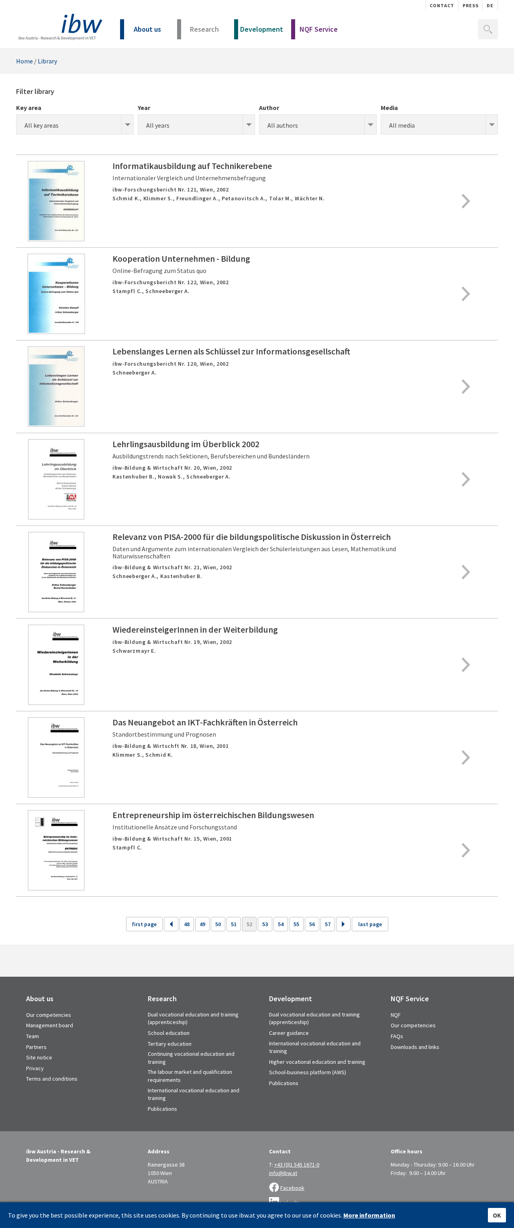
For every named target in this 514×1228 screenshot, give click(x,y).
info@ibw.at (283, 1173)
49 (202, 924)
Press (471, 5)
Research (204, 29)
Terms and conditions (52, 1078)
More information (369, 1215)
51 (234, 924)
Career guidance (289, 1033)
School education (169, 1033)
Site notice (39, 1057)
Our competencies (48, 1014)
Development (261, 29)
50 (218, 924)
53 (265, 924)
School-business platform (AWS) (307, 1072)
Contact (442, 5)
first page (144, 924)
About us (147, 29)
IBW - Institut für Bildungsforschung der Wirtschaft (59, 27)
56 (312, 924)
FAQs (397, 1036)
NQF (396, 1014)
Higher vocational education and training (317, 1061)
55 (296, 924)
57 (327, 924)
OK (497, 1215)
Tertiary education (170, 1043)
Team (32, 1036)
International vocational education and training (193, 1094)
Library (47, 61)
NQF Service (319, 29)
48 (187, 924)
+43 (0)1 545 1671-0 (296, 1164)
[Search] (488, 29)
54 (281, 924)
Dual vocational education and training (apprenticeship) (193, 1018)
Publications (162, 1108)
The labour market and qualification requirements (190, 1075)
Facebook (292, 1187)
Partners (36, 1047)
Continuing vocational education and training (191, 1057)
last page (370, 924)
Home (24, 61)
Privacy (35, 1068)
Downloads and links (415, 1047)
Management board (49, 1025)
